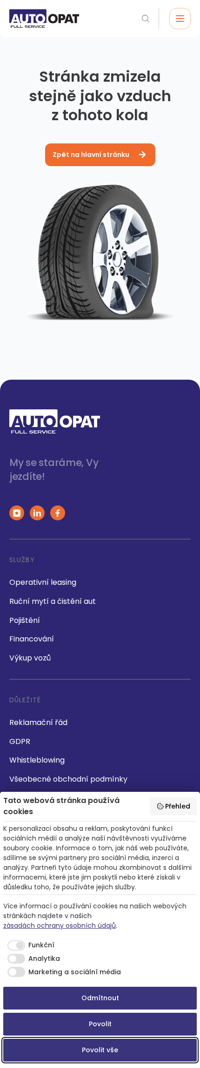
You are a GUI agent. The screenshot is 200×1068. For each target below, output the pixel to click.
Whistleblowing (37, 760)
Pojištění (24, 620)
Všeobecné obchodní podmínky (68, 779)
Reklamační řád (38, 722)
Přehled (177, 806)
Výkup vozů (30, 658)
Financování (31, 639)
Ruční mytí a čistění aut (52, 601)
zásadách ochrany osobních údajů (59, 925)
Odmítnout (100, 998)
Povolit (100, 1024)
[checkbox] (28, 945)
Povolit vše (100, 1050)
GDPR (19, 741)
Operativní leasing (42, 582)
